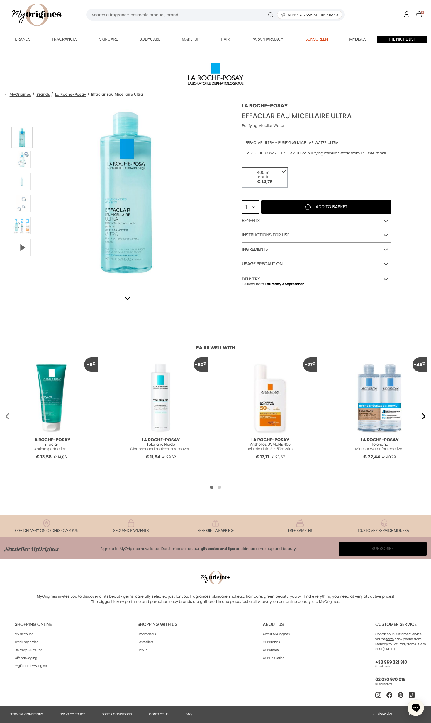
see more (377, 153)
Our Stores (271, 650)
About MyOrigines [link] (276, 634)
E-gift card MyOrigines (31, 665)
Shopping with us (157, 624)
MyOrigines (20, 95)
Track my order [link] (26, 642)
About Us (273, 624)
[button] (128, 298)
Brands (22, 39)
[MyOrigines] (37, 15)
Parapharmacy (267, 39)
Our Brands (271, 642)
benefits (251, 221)
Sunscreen (316, 39)
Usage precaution (262, 264)
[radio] (265, 177)
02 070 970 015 (390, 680)
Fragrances (64, 39)
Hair (225, 39)
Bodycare (149, 39)
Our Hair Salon (273, 657)
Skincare (108, 39)
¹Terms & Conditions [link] (26, 714)
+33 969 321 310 (391, 662)
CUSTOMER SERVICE (396, 624)
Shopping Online (33, 624)
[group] (126, 191)
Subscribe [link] (382, 549)
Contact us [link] (159, 714)
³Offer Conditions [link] (117, 714)
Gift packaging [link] (26, 657)
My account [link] (24, 634)
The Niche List (402, 39)
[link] (407, 14)
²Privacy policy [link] (72, 714)
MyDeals (357, 39)
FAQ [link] (189, 714)
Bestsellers (146, 642)
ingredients (255, 249)
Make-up (190, 39)
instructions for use (265, 235)
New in (142, 650)
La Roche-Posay (70, 95)
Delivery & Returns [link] (28, 650)
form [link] (390, 639)
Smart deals (147, 634)
